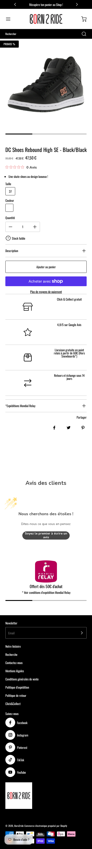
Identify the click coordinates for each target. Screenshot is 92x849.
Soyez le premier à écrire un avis (46, 535)
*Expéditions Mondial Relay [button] (20, 405)
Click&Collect (13, 703)
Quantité (10, 217)
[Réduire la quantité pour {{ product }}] (10, 227)
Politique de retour (15, 695)
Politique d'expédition (17, 687)
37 (10, 191)
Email (11, 633)
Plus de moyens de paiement (46, 291)
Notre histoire (13, 646)
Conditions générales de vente (22, 679)
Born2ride (19, 826)
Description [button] (11, 250)
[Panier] (82, 19)
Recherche (11, 654)
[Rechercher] (82, 34)
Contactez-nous (14, 662)
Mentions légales (14, 670)
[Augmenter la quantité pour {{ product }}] (35, 227)
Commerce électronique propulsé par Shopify (45, 826)
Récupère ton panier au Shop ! (46, 4)
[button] (10, 19)
